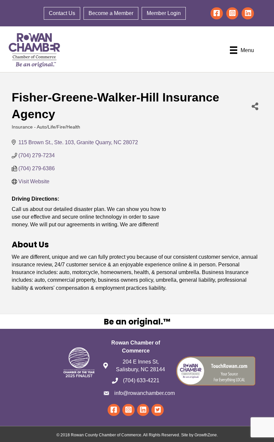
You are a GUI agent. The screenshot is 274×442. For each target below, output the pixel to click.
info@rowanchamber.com (144, 393)
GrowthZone (205, 435)
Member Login (164, 13)
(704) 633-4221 (141, 380)
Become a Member (111, 13)
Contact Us (62, 13)
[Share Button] (255, 106)
